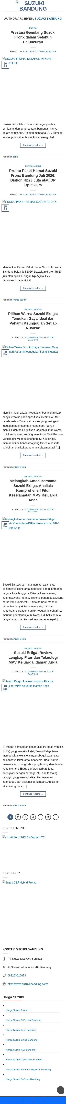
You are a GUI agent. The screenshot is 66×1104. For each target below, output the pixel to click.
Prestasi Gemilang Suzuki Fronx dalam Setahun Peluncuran (33, 37)
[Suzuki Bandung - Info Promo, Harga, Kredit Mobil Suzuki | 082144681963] (33, 6)
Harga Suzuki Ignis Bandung (21, 1030)
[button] (61, 6)
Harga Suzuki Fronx (16, 1010)
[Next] (56, 817)
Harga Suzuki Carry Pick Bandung (24, 1059)
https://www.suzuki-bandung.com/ (28, 984)
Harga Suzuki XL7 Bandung (21, 1049)
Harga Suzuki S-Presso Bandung (23, 1020)
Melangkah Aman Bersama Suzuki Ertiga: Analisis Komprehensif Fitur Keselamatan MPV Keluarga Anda (33, 490)
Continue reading (33, 145)
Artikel (28, 309)
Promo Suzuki (33, 166)
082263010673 (17, 975)
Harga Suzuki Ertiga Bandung (22, 1039)
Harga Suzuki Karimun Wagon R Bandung (28, 1069)
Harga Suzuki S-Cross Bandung (23, 1079)
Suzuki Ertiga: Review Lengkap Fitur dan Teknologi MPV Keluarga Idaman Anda (33, 657)
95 (48, 817)
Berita (33, 28)
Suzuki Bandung (48, 18)
